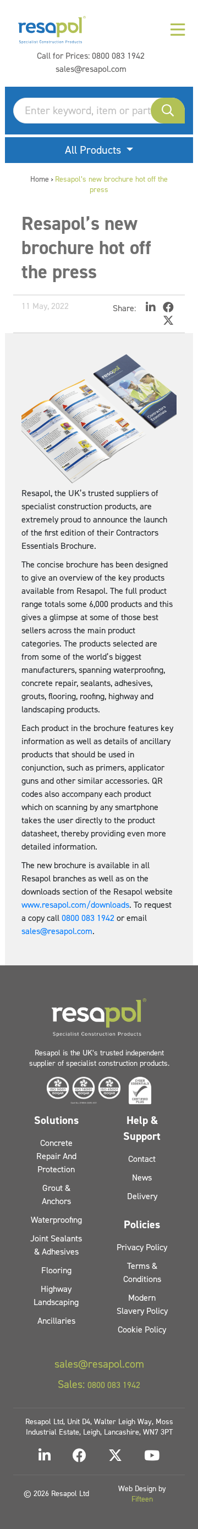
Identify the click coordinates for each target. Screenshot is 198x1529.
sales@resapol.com (91, 69)
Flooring (56, 1270)
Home (39, 179)
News (142, 1177)
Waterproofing (56, 1220)
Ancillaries (56, 1320)
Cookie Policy (142, 1329)
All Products (94, 150)
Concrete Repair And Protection (56, 1156)
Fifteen (142, 1499)
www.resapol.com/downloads (75, 904)
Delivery (142, 1196)
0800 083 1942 (118, 55)
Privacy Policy (142, 1247)
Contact (142, 1159)
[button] (168, 110)
